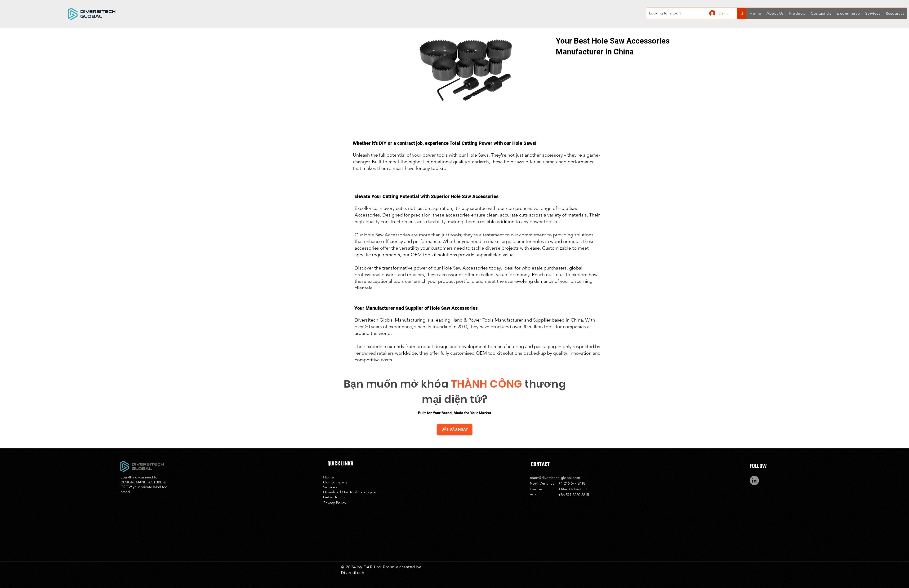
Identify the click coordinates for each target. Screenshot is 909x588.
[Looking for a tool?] (741, 13)
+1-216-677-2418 (571, 483)
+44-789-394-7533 (572, 489)
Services (330, 487)
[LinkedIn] (754, 480)
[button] (774, 13)
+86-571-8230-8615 (573, 494)
